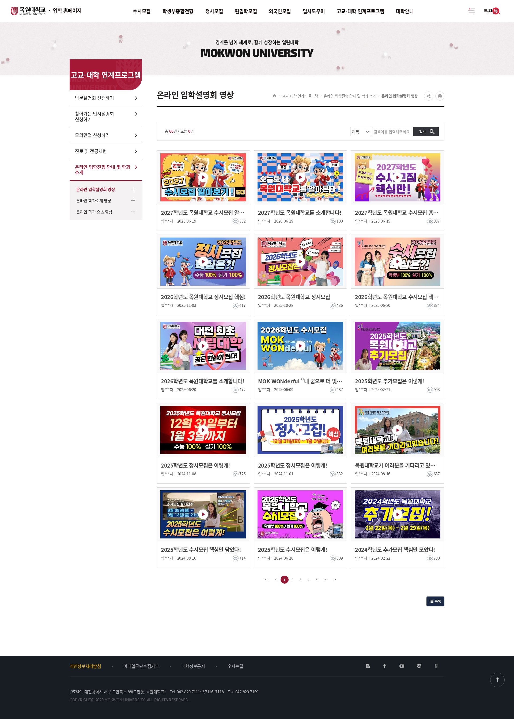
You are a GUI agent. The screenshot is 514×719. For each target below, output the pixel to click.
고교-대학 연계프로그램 (300, 95)
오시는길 (235, 666)
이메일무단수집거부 (141, 666)
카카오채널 (419, 666)
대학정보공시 (193, 666)
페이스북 (384, 666)
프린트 (439, 96)
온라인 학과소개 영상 (93, 200)
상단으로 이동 (497, 680)
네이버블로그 (368, 666)
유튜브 (402, 666)
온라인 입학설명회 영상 (95, 189)
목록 (437, 601)
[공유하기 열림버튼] (428, 96)
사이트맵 (471, 14)
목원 (491, 10)
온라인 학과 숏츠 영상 (94, 212)
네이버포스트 (436, 666)
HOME (274, 95)
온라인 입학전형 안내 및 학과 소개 (350, 95)
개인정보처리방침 (85, 666)
